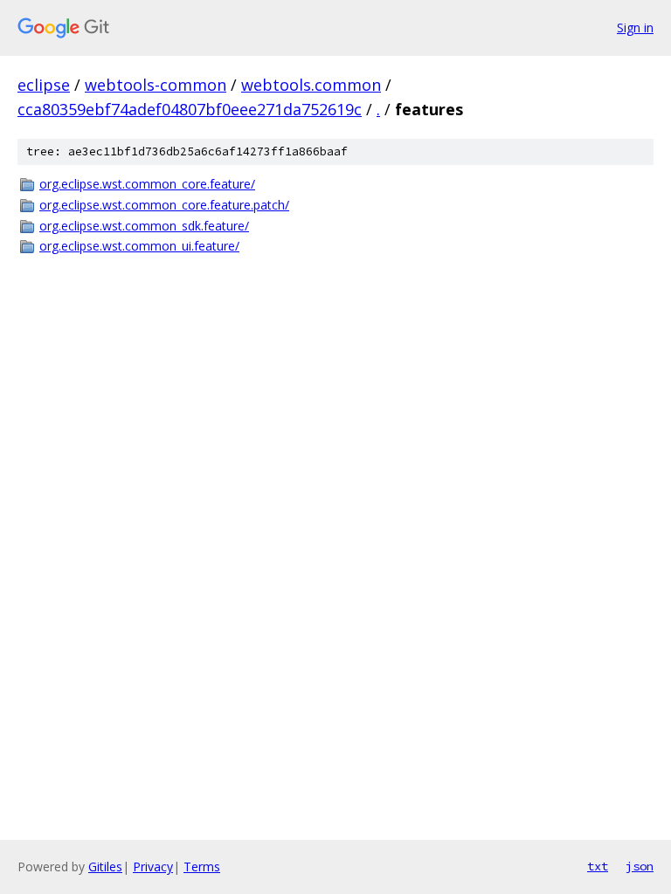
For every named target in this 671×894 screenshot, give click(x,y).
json (640, 866)
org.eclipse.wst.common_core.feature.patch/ (164, 204)
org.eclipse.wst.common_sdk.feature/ (144, 225)
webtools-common (155, 84)
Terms (201, 866)
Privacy (153, 866)
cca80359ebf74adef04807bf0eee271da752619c (189, 109)
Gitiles (105, 866)
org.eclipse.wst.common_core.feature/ (147, 183)
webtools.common (311, 84)
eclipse (43, 84)
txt (597, 866)
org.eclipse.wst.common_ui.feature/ (139, 245)
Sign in (635, 27)
